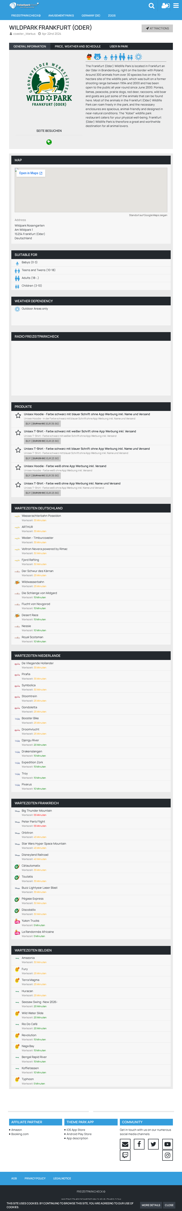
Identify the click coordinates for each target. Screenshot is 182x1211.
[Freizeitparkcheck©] (24, 5)
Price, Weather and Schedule (78, 46)
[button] (176, 5)
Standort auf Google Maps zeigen (148, 215)
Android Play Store (79, 1134)
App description (77, 1138)
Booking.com (20, 1134)
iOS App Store (76, 1130)
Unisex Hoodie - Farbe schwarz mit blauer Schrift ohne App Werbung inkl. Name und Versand (87, 414)
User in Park (119, 46)
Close (169, 1205)
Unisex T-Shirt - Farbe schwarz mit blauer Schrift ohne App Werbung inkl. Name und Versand (87, 449)
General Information (30, 46)
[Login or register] (165, 5)
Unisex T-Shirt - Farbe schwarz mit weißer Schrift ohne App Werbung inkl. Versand (80, 431)
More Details (151, 1205)
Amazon (16, 1130)
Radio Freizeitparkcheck (37, 336)
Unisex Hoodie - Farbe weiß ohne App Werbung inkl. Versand (65, 466)
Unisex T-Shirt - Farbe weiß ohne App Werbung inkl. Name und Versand (72, 483)
